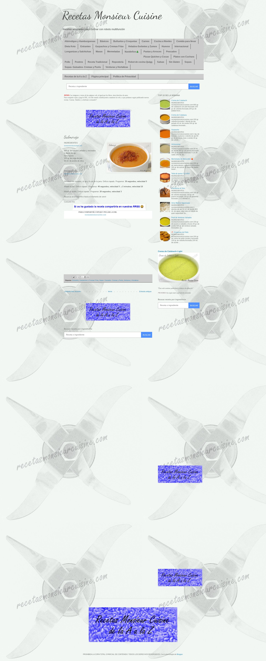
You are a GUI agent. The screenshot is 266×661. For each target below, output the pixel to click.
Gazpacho (175, 130)
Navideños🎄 (132, 52)
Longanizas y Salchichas (78, 51)
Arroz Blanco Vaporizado (180, 203)
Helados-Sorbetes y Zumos (142, 46)
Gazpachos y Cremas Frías (109, 46)
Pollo (67, 62)
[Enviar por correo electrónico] (77, 277)
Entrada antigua (145, 291)
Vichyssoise (175, 144)
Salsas (160, 62)
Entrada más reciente (73, 291)
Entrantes (85, 46)
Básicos (104, 41)
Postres (79, 62)
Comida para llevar (186, 41)
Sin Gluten (174, 62)
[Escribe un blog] (80, 277)
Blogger (180, 654)
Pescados (171, 51)
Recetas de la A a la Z (76, 76)
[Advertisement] (108, 245)
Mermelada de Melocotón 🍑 (182, 159)
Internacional (181, 46)
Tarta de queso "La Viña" (180, 174)
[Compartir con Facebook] (85, 277)
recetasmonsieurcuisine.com (73, 145)
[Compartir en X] (82, 277)
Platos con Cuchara (183, 56)
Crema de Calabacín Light (170, 251)
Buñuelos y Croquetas (125, 41)
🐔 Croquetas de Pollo (179, 232)
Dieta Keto (70, 46)
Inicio (110, 291)
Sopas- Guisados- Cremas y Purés (83, 67)
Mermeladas (113, 51)
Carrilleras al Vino (178, 188)
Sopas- (188, 62)
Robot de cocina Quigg (140, 62)
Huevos (166, 46)
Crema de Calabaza (179, 115)
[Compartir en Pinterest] (88, 277)
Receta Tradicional (97, 62)
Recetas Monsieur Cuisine (112, 15)
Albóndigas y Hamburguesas (80, 41)
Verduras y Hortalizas (117, 67)
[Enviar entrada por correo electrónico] (73, 277)
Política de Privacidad (124, 76)
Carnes (145, 41)
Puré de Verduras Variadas (181, 218)
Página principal (99, 76)
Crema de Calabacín (179, 100)
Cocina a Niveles (163, 41)
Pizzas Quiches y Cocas (156, 56)
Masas (99, 51)
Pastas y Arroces (152, 51)
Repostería (117, 62)
